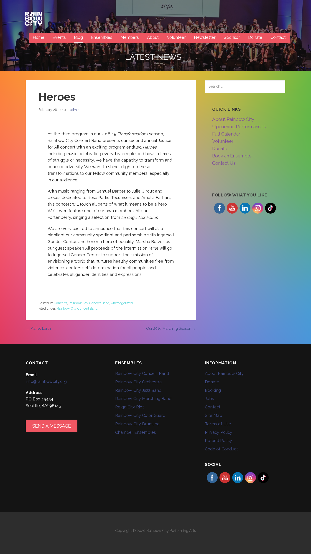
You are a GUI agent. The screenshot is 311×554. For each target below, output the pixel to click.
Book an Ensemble (232, 156)
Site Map (213, 415)
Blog (78, 37)
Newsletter (205, 37)
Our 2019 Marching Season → (171, 328)
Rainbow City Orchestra (138, 381)
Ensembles (101, 37)
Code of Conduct (221, 449)
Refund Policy (218, 440)
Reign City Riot (129, 407)
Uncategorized (122, 303)
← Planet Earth (38, 328)
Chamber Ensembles (135, 432)
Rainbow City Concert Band (89, 303)
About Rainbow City (233, 119)
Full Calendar (226, 134)
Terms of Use (218, 423)
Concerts (60, 303)
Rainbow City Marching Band (143, 398)
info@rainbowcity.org (46, 381)
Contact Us (224, 163)
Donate (255, 37)
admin (74, 110)
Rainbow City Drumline (137, 423)
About (153, 37)
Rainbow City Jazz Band (138, 390)
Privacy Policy (218, 432)
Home (38, 37)
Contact (278, 37)
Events (59, 37)
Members (129, 37)
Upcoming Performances (239, 126)
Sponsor (232, 37)
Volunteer (176, 37)
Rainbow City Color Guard (140, 415)
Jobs (209, 398)
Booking (213, 390)
